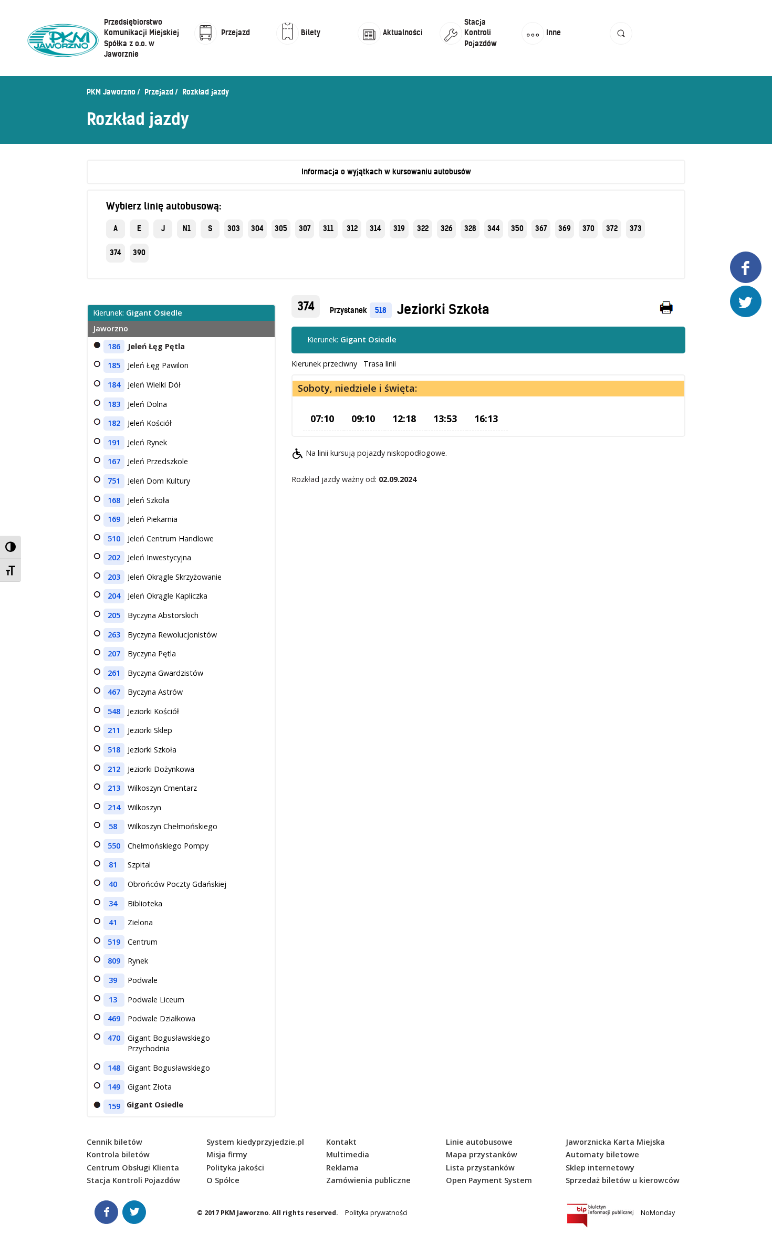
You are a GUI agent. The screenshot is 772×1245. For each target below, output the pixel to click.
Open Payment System (489, 1180)
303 (233, 228)
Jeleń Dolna (147, 404)
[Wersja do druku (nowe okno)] (667, 310)
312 (352, 228)
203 (114, 577)
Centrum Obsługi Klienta (133, 1168)
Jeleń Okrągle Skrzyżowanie (175, 577)
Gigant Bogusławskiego (169, 1068)
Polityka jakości (235, 1168)
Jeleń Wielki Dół (154, 385)
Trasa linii (379, 364)
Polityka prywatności (376, 1212)
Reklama (342, 1168)
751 (114, 481)
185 (114, 365)
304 (257, 228)
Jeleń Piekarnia (153, 519)
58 (113, 826)
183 (114, 404)
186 (114, 346)
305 (281, 228)
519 (114, 942)
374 (115, 252)
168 (114, 500)
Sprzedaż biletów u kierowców (623, 1180)
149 (114, 1087)
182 (114, 423)
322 (423, 228)
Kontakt (341, 1142)
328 (470, 228)
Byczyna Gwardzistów (165, 673)
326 (447, 228)
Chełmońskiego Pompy (168, 846)
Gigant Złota (150, 1087)
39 (113, 980)
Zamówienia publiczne (368, 1180)
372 (612, 228)
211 (114, 730)
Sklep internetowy (600, 1168)
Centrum (143, 942)
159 (114, 1106)
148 (114, 1068)
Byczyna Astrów (155, 692)
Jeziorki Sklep (150, 730)
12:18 (404, 418)
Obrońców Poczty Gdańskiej (177, 884)
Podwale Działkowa (161, 1018)
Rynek (138, 961)
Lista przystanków (480, 1168)
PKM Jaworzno (111, 92)
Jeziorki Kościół (153, 711)
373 (636, 228)
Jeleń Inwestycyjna (159, 557)
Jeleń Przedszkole (158, 461)
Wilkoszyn (144, 807)
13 (113, 1000)
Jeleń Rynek (147, 442)
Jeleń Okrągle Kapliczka (167, 596)
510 (114, 538)
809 (114, 961)
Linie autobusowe (479, 1142)
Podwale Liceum (156, 1000)
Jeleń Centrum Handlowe (171, 538)
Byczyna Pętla (152, 653)
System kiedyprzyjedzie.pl (255, 1142)
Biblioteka (145, 903)
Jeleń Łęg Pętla (156, 346)
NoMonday (658, 1212)
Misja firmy (226, 1154)
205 (114, 615)
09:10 (363, 418)
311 (328, 228)
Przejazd (158, 92)
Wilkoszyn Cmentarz (162, 788)
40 (113, 884)
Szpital (139, 865)
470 (114, 1038)
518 (381, 310)
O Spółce (222, 1180)
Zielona (140, 922)
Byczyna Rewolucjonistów (172, 635)
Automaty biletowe (602, 1154)
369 (564, 228)
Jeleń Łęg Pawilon (158, 365)
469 (114, 1018)
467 (114, 692)
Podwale (143, 980)
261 (114, 673)
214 (114, 807)
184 (114, 385)
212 (114, 769)
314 (375, 228)
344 (493, 228)
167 (114, 461)
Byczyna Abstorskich (163, 615)
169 (114, 519)
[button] (621, 43)
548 (114, 711)
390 (139, 252)
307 (305, 228)
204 (114, 596)
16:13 (486, 418)
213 (114, 788)
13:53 (445, 418)
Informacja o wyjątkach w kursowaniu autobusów (386, 171)
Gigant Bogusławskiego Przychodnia (169, 1043)
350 (517, 228)
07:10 (322, 418)
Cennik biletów (114, 1142)
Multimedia (347, 1154)
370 (588, 228)
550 (114, 846)
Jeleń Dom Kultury (159, 481)
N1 (187, 228)
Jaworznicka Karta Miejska (615, 1142)
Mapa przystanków (481, 1154)
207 (114, 653)
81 (113, 865)
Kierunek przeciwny (324, 364)
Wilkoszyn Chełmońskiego (172, 826)
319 (399, 228)
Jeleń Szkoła (148, 500)
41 (113, 922)
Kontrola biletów (118, 1154)
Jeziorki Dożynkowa (161, 769)
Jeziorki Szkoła (443, 309)
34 (113, 903)
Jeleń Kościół (150, 423)
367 (541, 228)
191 (114, 442)
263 (114, 635)
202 (114, 557)
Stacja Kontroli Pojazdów (133, 1180)
